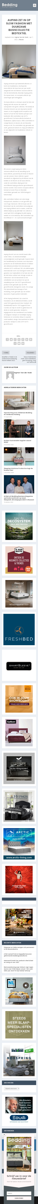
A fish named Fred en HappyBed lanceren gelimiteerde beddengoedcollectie (18, 955)
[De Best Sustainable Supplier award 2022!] (19, 428)
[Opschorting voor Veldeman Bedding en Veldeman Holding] (19, 401)
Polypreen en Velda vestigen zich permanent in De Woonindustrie (19, 948)
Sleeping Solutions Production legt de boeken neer (18, 469)
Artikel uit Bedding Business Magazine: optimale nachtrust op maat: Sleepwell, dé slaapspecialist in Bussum (19, 498)
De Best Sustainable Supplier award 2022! (17, 441)
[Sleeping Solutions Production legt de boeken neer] (19, 456)
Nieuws (21, 39)
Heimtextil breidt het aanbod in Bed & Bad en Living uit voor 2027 (18, 961)
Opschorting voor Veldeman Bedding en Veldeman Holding (18, 413)
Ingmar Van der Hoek (21, 37)
